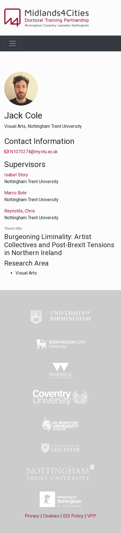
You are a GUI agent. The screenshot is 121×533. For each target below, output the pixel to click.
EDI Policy (73, 516)
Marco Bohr (15, 193)
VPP (91, 516)
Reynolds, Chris (19, 211)
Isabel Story (16, 174)
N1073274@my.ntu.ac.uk (33, 151)
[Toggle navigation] (12, 43)
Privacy (32, 516)
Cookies (51, 516)
